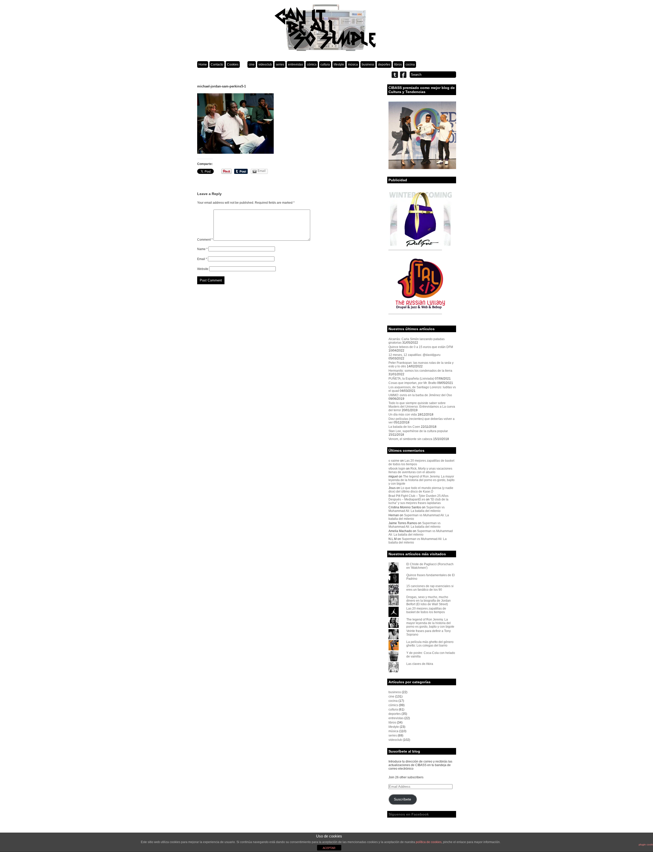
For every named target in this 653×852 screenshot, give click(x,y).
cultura (325, 64)
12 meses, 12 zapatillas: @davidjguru (414, 355)
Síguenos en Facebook (408, 814)
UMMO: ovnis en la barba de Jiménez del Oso (420, 395)
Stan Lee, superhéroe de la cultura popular (418, 431)
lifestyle (339, 64)
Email (202, 259)
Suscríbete (402, 799)
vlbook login (396, 468)
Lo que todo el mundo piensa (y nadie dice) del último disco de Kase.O (420, 489)
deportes (384, 64)
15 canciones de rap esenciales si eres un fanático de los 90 (430, 587)
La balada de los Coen (404, 427)
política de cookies (429, 842)
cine (252, 64)
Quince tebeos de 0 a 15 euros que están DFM (420, 347)
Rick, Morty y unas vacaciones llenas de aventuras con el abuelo (420, 470)
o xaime (393, 460)
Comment (205, 239)
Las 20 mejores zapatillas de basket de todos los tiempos (426, 610)
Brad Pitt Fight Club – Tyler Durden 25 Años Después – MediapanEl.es (418, 497)
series (280, 64)
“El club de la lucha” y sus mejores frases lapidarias (418, 501)
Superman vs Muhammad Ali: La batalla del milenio (416, 509)
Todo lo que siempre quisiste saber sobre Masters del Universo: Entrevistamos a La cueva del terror (421, 406)
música (353, 64)
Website (202, 269)
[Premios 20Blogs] (422, 168)
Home (202, 64)
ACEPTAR (329, 847)
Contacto (217, 64)
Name (202, 249)
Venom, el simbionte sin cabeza (410, 439)
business (368, 64)
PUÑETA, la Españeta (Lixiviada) (411, 378)
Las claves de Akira (419, 664)
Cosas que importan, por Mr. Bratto (412, 383)
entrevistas (295, 64)
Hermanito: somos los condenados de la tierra (420, 370)
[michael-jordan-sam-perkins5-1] (235, 152)
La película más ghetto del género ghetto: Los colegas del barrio (430, 643)
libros (398, 64)
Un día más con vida (402, 414)
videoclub (265, 64)
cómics (312, 64)
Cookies (232, 64)
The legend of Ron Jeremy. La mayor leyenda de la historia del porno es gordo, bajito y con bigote (421, 480)
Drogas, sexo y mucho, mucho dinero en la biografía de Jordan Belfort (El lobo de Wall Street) (428, 600)
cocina (410, 64)
